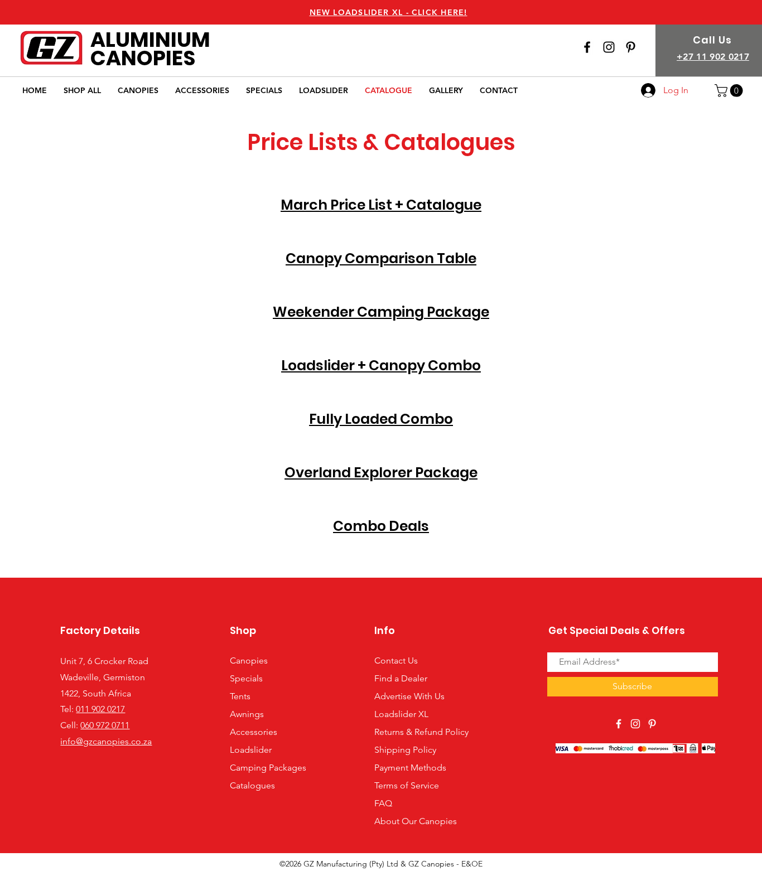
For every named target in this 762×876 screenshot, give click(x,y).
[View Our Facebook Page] (587, 47)
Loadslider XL (401, 714)
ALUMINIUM (150, 39)
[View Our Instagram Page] (608, 47)
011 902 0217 (100, 709)
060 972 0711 (104, 725)
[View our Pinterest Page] (630, 47)
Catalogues (252, 785)
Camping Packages (268, 767)
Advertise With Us (409, 696)
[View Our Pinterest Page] (652, 724)
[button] (730, 90)
